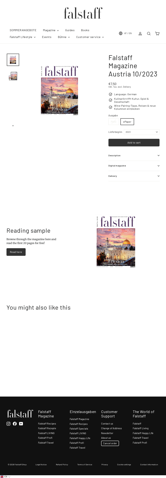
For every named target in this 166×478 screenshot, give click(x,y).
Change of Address (111, 428)
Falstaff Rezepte (47, 428)
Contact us (107, 423)
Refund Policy (62, 464)
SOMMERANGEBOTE (23, 30)
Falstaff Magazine (79, 419)
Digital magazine (117, 165)
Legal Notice (41, 464)
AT (128, 33)
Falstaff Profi (45, 437)
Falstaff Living (140, 428)
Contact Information (149, 464)
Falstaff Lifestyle (21, 37)
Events (47, 37)
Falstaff (137, 423)
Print (113, 121)
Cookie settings (124, 464)
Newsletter (107, 433)
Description (114, 155)
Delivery (112, 176)
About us (106, 437)
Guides (70, 30)
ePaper (127, 121)
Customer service (88, 37)
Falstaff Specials (79, 428)
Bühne (62, 37)
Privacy (104, 464)
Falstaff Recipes (47, 423)
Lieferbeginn (115, 132)
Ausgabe (113, 115)
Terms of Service (84, 464)
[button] (5, 476)
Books (85, 30)
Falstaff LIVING (46, 433)
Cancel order (110, 443)
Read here (16, 251)
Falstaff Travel (46, 442)
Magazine (49, 30)
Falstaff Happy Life (80, 438)
